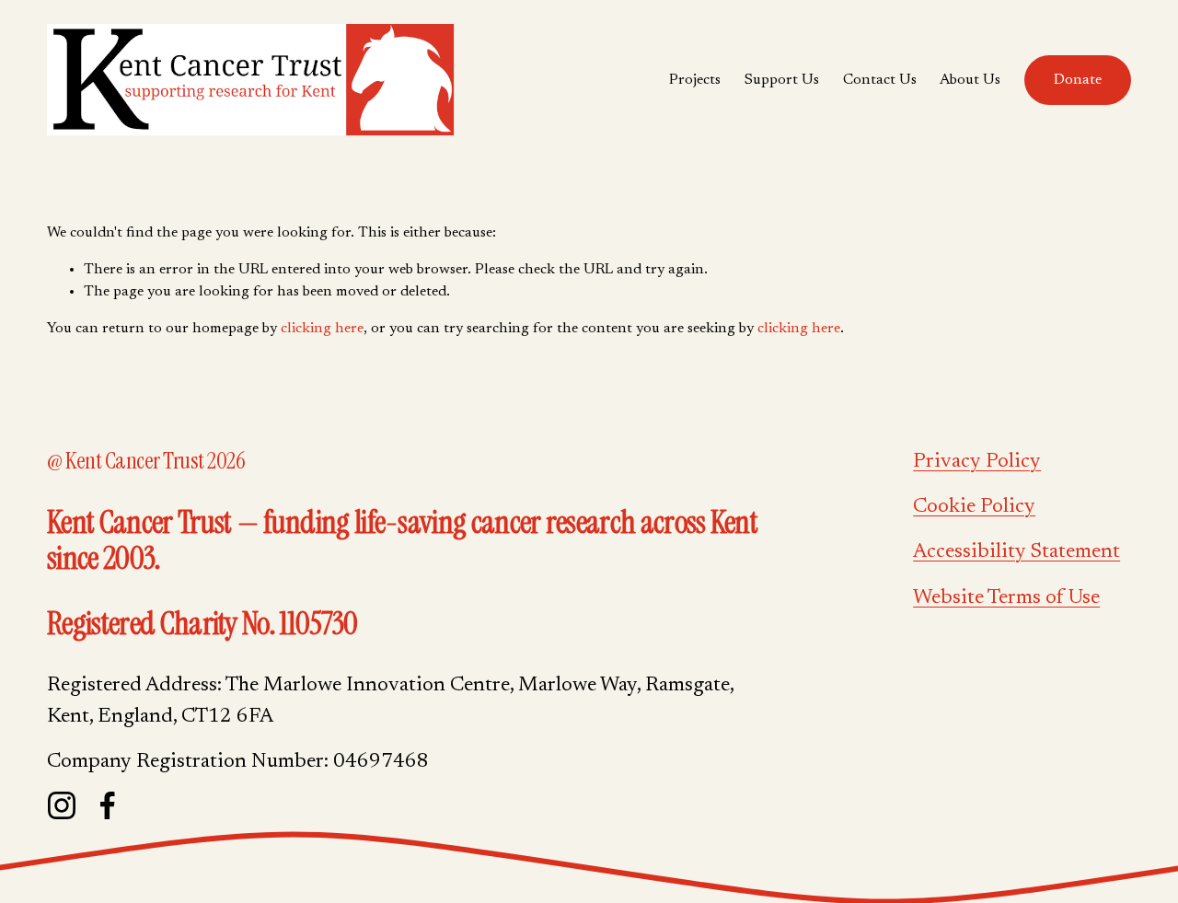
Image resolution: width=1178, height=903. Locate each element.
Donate (1078, 80)
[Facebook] (107, 805)
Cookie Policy (974, 507)
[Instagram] (61, 805)
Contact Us (880, 80)
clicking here (322, 328)
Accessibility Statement (1016, 552)
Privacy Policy (977, 462)
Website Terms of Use (1006, 598)
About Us (970, 80)
